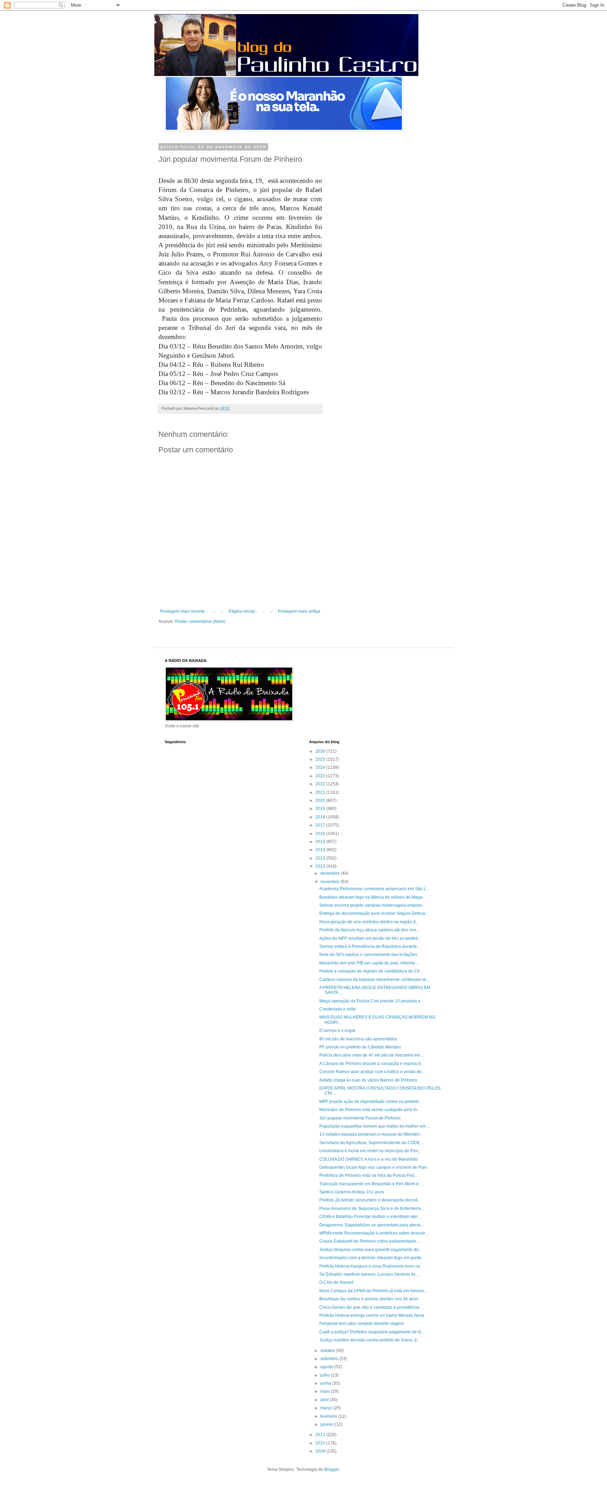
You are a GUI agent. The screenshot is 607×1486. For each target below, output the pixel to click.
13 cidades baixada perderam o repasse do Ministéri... (371, 1134)
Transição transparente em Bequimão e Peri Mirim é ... (371, 1183)
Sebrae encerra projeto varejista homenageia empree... (372, 905)
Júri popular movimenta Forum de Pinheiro (360, 1118)
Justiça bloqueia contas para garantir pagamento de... (370, 1249)
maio (325, 1391)
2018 (320, 817)
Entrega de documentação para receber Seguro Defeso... (374, 913)
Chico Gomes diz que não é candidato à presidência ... (371, 1307)
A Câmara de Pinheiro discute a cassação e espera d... (371, 1063)
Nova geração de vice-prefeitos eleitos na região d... (369, 921)
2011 (320, 1434)
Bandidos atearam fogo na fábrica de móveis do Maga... (372, 897)
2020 (320, 800)
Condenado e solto (337, 1009)
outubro (328, 1350)
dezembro (330, 873)
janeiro (327, 1424)
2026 (320, 751)
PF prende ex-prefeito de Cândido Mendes (360, 1047)
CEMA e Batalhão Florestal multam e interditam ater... (369, 1216)
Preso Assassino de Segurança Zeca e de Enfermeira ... (372, 1208)
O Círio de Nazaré (336, 1282)
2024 (320, 767)
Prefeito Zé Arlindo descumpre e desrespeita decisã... (370, 1200)
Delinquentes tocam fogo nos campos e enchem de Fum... (374, 1167)
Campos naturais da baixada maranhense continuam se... (374, 979)
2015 (320, 841)
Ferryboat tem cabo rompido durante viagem (361, 1323)
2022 (320, 784)
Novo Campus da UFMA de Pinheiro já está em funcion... (373, 1290)
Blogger (331, 1469)
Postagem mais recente (182, 611)
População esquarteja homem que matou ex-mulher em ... (374, 1126)
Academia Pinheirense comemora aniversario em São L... (374, 888)
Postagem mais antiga (299, 611)
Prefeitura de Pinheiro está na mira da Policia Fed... (368, 1175)
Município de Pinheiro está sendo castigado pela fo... (369, 1109)
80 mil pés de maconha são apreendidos (358, 1039)
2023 (320, 775)
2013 (320, 858)
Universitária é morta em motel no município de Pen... (370, 1150)
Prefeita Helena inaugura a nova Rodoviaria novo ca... (371, 1266)
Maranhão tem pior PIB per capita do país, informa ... (369, 963)
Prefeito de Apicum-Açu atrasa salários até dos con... (369, 929)
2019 (320, 808)
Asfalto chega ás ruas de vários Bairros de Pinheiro (368, 1080)
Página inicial (242, 611)
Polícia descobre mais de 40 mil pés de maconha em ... (371, 1055)
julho (325, 1375)
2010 (320, 1443)
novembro (330, 881)
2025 (320, 759)
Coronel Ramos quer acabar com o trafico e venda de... (372, 1071)
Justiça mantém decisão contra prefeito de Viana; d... (369, 1340)
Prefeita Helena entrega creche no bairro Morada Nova (371, 1315)
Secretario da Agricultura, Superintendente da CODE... (371, 1142)
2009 (320, 1451)
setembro (329, 1358)
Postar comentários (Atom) (200, 621)
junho (326, 1383)
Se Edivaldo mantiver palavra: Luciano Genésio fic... (369, 1274)
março (326, 1407)
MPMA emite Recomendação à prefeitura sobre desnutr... (373, 1233)
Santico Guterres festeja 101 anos (351, 1192)
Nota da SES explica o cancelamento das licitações (368, 954)
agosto (327, 1366)
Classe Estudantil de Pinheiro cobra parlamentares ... (370, 1241)
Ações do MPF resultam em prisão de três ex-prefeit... (370, 938)
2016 (320, 833)
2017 (320, 825)
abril (325, 1399)
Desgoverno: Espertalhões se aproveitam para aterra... (371, 1225)
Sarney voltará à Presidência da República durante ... (370, 946)
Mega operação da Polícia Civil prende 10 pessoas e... (371, 1001)
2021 (320, 792)
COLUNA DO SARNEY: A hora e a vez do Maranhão (368, 1159)
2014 (320, 849)
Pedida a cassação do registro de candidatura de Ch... (371, 971)
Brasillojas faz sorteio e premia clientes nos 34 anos (368, 1298)
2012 (320, 866)
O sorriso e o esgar (337, 1030)
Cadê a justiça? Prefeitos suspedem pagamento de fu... (372, 1331)
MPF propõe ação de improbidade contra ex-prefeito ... (371, 1101)
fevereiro (329, 1416)
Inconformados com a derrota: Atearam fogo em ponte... (372, 1257)
